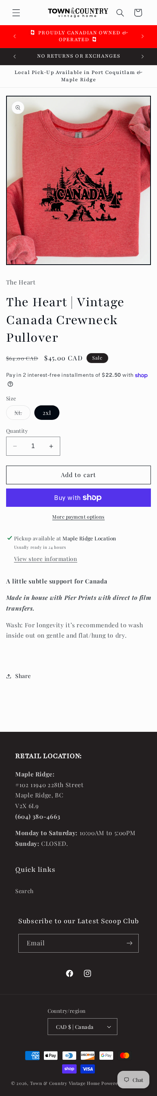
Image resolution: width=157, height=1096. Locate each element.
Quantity (17, 430)
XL (22, 414)
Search (24, 891)
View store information (45, 558)
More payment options (78, 516)
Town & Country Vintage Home (65, 1083)
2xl (47, 412)
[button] (16, 12)
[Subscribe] (129, 943)
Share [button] (23, 676)
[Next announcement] (142, 36)
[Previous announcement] (14, 36)
